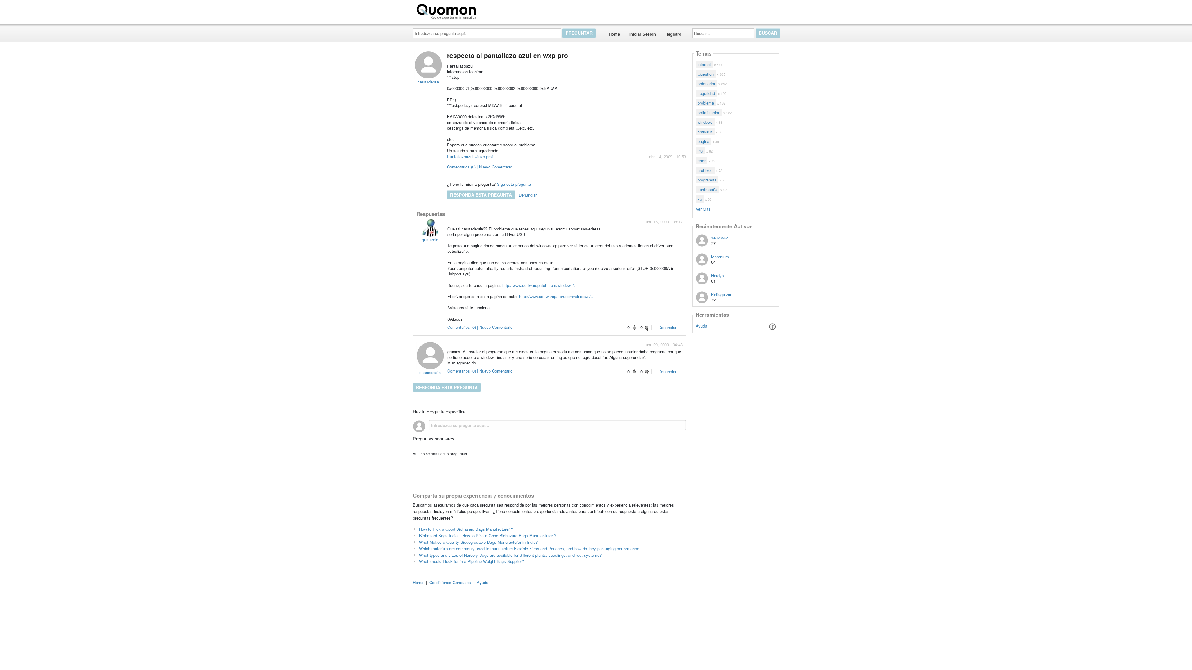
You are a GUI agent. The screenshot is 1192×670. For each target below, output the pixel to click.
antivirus (705, 132)
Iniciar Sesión (642, 34)
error (702, 160)
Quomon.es (498, 10)
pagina (703, 141)
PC (700, 151)
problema (706, 103)
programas (707, 180)
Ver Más (703, 208)
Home (614, 34)
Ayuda (701, 326)
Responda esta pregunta (481, 195)
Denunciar (528, 195)
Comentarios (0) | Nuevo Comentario (479, 167)
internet (704, 64)
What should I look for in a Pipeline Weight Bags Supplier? (471, 561)
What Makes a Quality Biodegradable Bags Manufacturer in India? (478, 542)
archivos (705, 170)
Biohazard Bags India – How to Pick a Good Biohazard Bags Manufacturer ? (487, 535)
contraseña (707, 189)
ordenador (706, 84)
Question (706, 74)
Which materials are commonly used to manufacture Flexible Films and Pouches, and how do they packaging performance (529, 549)
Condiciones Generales (450, 582)
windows (705, 122)
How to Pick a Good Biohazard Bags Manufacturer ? (466, 529)
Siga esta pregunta (514, 184)
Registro (673, 34)
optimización (709, 112)
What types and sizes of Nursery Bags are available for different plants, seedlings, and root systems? (510, 555)
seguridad (706, 93)
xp (700, 199)
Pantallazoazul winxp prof (470, 156)
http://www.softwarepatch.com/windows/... (540, 285)
